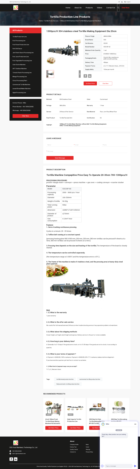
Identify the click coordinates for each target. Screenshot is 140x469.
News (87, 444)
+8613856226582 (25, 110)
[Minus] (135, 424)
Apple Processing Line (19, 92)
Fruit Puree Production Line (21, 44)
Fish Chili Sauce (17, 48)
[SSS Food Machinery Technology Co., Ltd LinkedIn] (122, 2)
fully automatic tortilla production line (67, 384)
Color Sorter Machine (19, 64)
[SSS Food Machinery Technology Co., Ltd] (15, 7)
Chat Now (25, 116)
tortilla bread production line (65, 379)
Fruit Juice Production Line (21, 56)
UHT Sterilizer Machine (20, 68)
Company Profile (74, 444)
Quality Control (74, 449)
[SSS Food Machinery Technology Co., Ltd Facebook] (119, 2)
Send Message (60, 158)
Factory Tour (73, 447)
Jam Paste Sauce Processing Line (23, 52)
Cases (87, 447)
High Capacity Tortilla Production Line (74, 420)
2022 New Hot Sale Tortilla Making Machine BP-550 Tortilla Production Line (96, 421)
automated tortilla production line (90, 379)
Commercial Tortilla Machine (21, 84)
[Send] (135, 466)
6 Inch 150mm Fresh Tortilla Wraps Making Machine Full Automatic (52, 421)
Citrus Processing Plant (20, 80)
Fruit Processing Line (19, 40)
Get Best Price (90, 83)
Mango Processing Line (20, 76)
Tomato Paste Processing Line (22, 72)
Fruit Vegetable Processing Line (22, 60)
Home (41, 21)
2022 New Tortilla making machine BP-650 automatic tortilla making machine (119, 421)
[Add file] (102, 466)
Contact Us (73, 452)
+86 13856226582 (28, 106)
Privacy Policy (89, 452)
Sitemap (88, 449)
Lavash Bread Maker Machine (21, 88)
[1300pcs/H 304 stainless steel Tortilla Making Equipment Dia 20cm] (63, 51)
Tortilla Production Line (51, 21)
